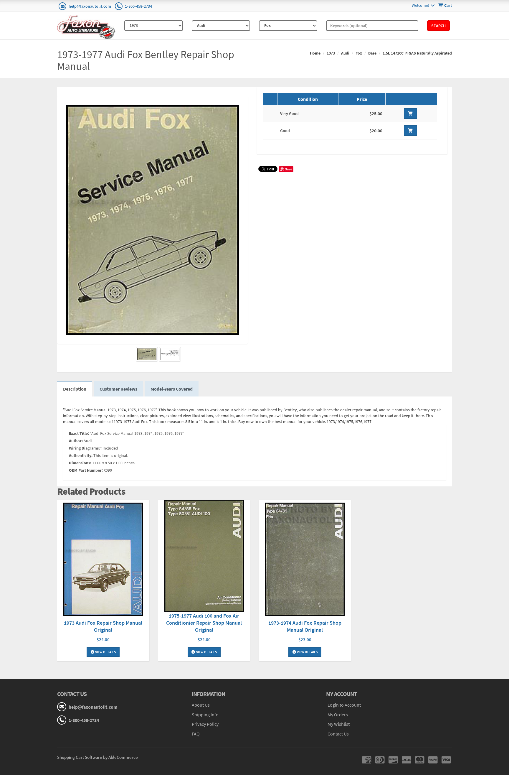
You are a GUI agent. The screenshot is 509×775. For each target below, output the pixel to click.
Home (315, 53)
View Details (105, 652)
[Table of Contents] (170, 354)
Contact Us (338, 734)
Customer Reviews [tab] (118, 389)
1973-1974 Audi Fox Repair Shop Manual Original (304, 626)
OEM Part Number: (86, 470)
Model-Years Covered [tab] (172, 389)
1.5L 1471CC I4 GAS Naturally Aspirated (417, 53)
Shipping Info (205, 715)
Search (438, 25)
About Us (201, 705)
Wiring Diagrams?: (85, 448)
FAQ (196, 734)
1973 (331, 53)
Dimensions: (80, 462)
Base (372, 53)
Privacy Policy (205, 724)
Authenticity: (80, 455)
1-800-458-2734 (138, 6)
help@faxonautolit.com (90, 6)
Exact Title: (79, 433)
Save (288, 169)
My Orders (338, 715)
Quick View (103, 560)
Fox (359, 53)
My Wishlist (339, 724)
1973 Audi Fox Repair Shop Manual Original (103, 626)
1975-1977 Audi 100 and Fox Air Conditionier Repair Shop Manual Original (204, 622)
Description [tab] (74, 389)
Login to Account (344, 705)
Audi (345, 53)
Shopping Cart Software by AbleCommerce (97, 757)
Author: (76, 440)
